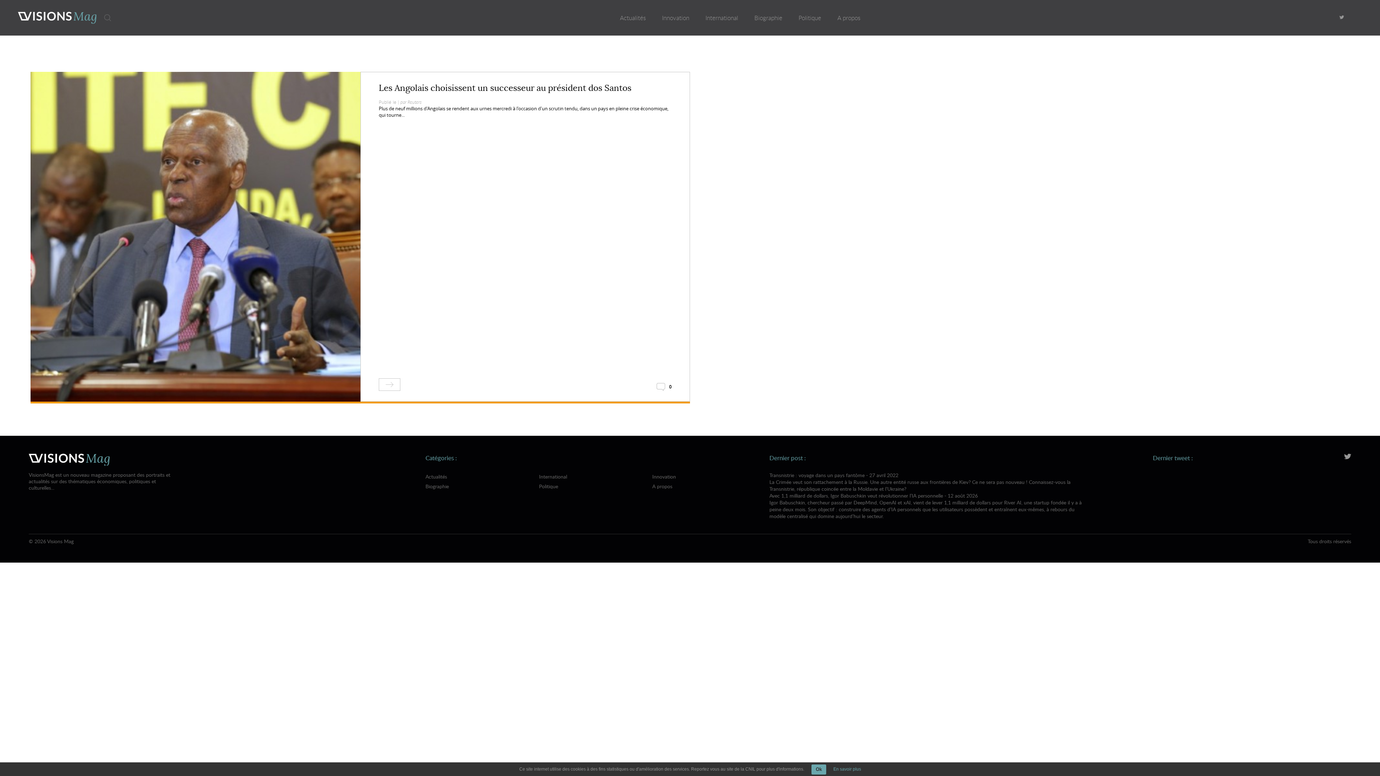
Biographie (768, 18)
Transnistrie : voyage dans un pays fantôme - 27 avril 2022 (920, 482)
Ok (819, 769)
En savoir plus (847, 769)
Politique (810, 18)
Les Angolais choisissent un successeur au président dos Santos (505, 88)
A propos (848, 18)
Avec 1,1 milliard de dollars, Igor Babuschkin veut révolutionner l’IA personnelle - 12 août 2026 (925, 505)
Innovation (675, 18)
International (721, 18)
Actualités (633, 18)
